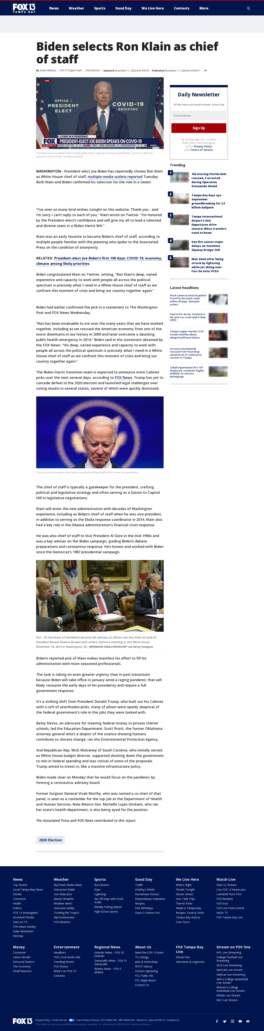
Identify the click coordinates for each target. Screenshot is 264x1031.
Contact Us (142, 985)
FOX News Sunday (24, 926)
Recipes (140, 903)
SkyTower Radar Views (68, 885)
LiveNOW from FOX (228, 894)
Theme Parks (184, 903)
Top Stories (20, 885)
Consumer (19, 899)
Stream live (183, 957)
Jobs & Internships (146, 962)
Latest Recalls (21, 957)
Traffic (139, 885)
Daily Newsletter (23, 931)
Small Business (22, 971)
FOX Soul (222, 903)
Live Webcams (63, 894)
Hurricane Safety (64, 908)
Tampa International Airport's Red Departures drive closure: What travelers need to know (209, 225)
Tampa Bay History (188, 917)
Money (19, 947)
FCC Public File (144, 975)
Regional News (107, 947)
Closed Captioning (146, 971)
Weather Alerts (63, 903)
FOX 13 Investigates (25, 913)
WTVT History (143, 966)
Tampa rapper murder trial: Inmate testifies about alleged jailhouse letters (187, 334)
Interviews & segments (190, 962)
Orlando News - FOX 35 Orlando (109, 954)
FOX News (123, 377)
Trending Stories (64, 962)
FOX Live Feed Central (230, 908)
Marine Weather (64, 899)
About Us (143, 947)
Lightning (100, 894)
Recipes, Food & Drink (190, 913)
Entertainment (67, 947)
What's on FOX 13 (65, 971)
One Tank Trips (185, 899)
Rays (97, 889)
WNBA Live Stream (228, 995)
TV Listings (142, 957)
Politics (17, 908)
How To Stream (226, 885)
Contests (59, 975)
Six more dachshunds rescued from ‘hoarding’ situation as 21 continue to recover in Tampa (186, 353)
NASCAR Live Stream (229, 970)
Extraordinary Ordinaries (150, 899)
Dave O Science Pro (147, 913)
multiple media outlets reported (115, 176)
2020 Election (92, 70)
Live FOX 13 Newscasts (231, 889)
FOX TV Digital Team (71, 70)
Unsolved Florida (23, 917)
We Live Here (187, 879)
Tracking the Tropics (66, 913)
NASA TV (222, 913)
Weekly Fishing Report (108, 907)
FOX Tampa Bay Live (229, 917)
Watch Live (226, 879)
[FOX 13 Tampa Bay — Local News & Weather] (25, 8)
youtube (240, 1021)
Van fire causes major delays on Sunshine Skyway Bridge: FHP (207, 246)
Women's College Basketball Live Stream (230, 989)
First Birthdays (144, 908)
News (18, 879)
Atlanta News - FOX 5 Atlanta (107, 970)
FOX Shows (61, 966)
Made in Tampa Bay (188, 908)
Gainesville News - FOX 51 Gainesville (110, 962)
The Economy (21, 966)
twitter (225, 1021)
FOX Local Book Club (67, 957)
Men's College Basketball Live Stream (232, 980)
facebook (217, 1021)
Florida (17, 894)
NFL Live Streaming (228, 952)
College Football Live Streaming (229, 958)
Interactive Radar (64, 889)
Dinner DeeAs (184, 894)
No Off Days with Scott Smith (108, 900)
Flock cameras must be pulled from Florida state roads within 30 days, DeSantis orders (188, 300)
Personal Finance (23, 962)
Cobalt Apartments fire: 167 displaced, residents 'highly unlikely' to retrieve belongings (187, 372)
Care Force (183, 922)
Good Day (143, 879)
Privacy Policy (203, 146)
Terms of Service (201, 150)
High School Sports (106, 911)
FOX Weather (62, 922)
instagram (232, 1021)
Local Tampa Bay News (28, 889)
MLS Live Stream (227, 1000)
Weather (61, 879)
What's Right (184, 885)
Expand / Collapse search (248, 8)
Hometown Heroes (147, 894)
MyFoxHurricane (64, 917)
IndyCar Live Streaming (230, 974)
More (203, 8)
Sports (100, 879)
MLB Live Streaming (229, 965)
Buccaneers (101, 885)
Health (17, 903)
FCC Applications (145, 980)
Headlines (60, 952)
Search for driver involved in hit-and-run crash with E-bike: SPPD (188, 317)
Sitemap (18, 936)
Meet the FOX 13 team (149, 952)
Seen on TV (20, 922)
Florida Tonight (185, 889)
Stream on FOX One (233, 947)
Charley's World (144, 889)
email (248, 1021)
